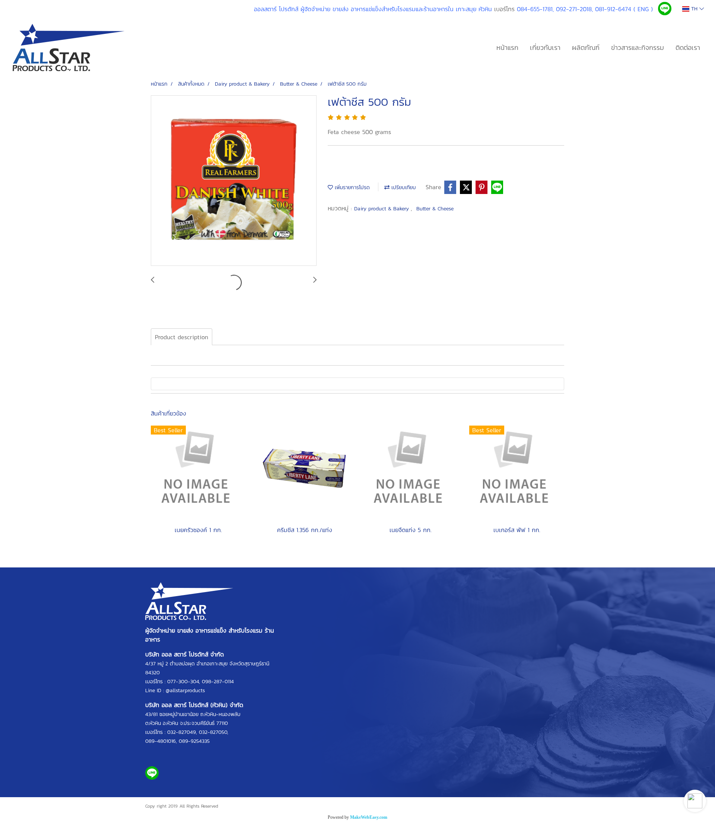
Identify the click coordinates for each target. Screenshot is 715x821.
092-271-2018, (574, 8)
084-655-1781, (535, 8)
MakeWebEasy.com (368, 817)
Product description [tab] (181, 336)
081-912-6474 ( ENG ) (624, 8)
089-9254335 (194, 741)
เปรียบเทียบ (403, 187)
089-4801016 (160, 741)
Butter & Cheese (435, 209)
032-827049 (181, 732)
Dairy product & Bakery (382, 209)
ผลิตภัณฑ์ (586, 47)
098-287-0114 (218, 681)
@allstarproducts (185, 690)
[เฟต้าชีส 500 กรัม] (233, 181)
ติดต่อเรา (688, 47)
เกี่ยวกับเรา (545, 47)
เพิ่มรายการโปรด (351, 187)
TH (694, 9)
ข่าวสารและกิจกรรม (637, 47)
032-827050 (213, 732)
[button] (694, 800)
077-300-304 (183, 681)
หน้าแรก (507, 47)
